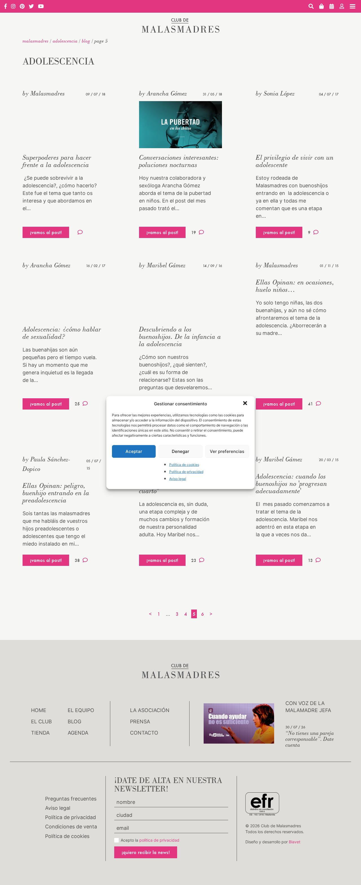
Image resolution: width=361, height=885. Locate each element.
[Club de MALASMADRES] (181, 31)
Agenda (78, 733)
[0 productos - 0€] (321, 6)
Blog (86, 41)
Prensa (140, 721)
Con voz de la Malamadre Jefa (308, 706)
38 (77, 560)
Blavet (294, 841)
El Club (41, 721)
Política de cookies (184, 464)
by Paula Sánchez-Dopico (47, 464)
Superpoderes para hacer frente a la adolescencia (57, 161)
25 (77, 403)
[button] (245, 403)
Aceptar (134, 451)
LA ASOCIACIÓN (150, 710)
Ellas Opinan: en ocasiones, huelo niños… (295, 286)
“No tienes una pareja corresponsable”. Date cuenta (309, 738)
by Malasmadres (44, 93)
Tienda (40, 733)
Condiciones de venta (71, 827)
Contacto (144, 733)
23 (193, 560)
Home (38, 710)
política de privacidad (159, 840)
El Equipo (81, 710)
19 (193, 232)
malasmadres (36, 41)
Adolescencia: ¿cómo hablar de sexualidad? (62, 333)
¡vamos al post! (46, 232)
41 (310, 403)
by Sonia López (275, 93)
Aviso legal (177, 479)
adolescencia (65, 41)
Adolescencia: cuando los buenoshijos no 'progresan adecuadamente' (291, 483)
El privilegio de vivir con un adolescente (295, 161)
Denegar (180, 451)
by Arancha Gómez (163, 93)
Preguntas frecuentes (70, 799)
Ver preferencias (227, 451)
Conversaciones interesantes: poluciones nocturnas (179, 161)
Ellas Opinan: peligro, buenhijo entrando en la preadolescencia (56, 492)
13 (310, 560)
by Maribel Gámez (162, 265)
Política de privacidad (186, 472)
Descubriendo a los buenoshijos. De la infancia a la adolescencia (180, 336)
